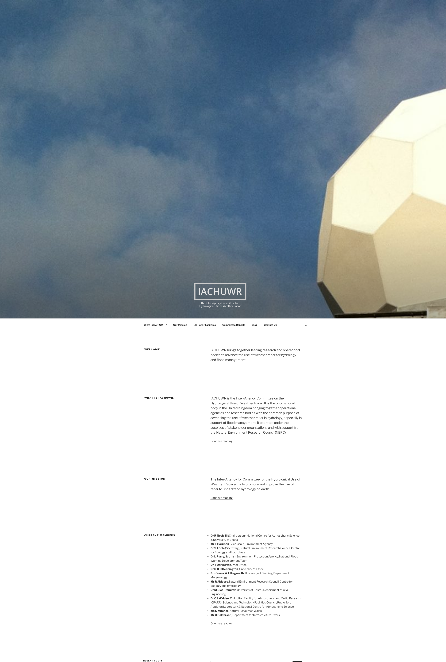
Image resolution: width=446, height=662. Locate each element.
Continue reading (221, 441)
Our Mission (180, 324)
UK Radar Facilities (205, 324)
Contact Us (270, 324)
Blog (254, 324)
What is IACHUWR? (155, 324)
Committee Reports (233, 324)
